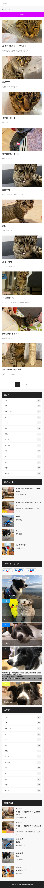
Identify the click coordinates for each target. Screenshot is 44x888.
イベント (22, 445)
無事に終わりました (10, 154)
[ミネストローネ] (22, 103)
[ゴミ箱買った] (22, 283)
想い (22, 462)
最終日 (18, 517)
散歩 (22, 400)
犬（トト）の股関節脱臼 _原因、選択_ (28, 504)
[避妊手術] (22, 175)
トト (22, 456)
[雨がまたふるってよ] (22, 319)
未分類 (22, 473)
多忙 (4, 226)
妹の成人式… (20, 548)
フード (22, 417)
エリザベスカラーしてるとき (14, 46)
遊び (22, 468)
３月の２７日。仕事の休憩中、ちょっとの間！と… (28, 510)
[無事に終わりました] (22, 139)
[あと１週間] (22, 247)
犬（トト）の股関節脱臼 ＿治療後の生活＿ (28, 490)
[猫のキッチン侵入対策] (22, 355)
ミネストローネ (8, 118)
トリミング (22, 411)
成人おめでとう (21, 545)
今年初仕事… (20, 534)
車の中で (6, 82)
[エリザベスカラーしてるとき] (22, 31)
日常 (22, 406)
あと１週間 (7, 262)
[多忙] (22, 211)
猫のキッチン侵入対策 (11, 369)
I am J (5, 3)
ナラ (22, 451)
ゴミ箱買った (8, 298)
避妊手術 (6, 190)
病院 (22, 434)
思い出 (22, 440)
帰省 (22, 428)
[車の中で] (22, 67)
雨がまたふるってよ (10, 334)
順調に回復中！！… (21, 494)
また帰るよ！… (20, 520)
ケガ (22, 423)
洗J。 (18, 531)
